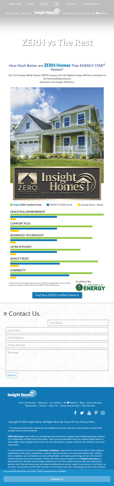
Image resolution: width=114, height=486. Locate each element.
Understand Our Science (76, 13)
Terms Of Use (71, 421)
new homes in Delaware (49, 450)
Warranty (27, 13)
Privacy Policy (87, 421)
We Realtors (100, 13)
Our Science (55, 402)
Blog (31, 3)
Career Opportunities (69, 405)
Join (18, 3)
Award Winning (94, 402)
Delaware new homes (89, 458)
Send (10, 375)
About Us (53, 405)
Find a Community (27, 402)
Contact (71, 3)
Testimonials (91, 3)
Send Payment (88, 405)
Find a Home (13, 13)
